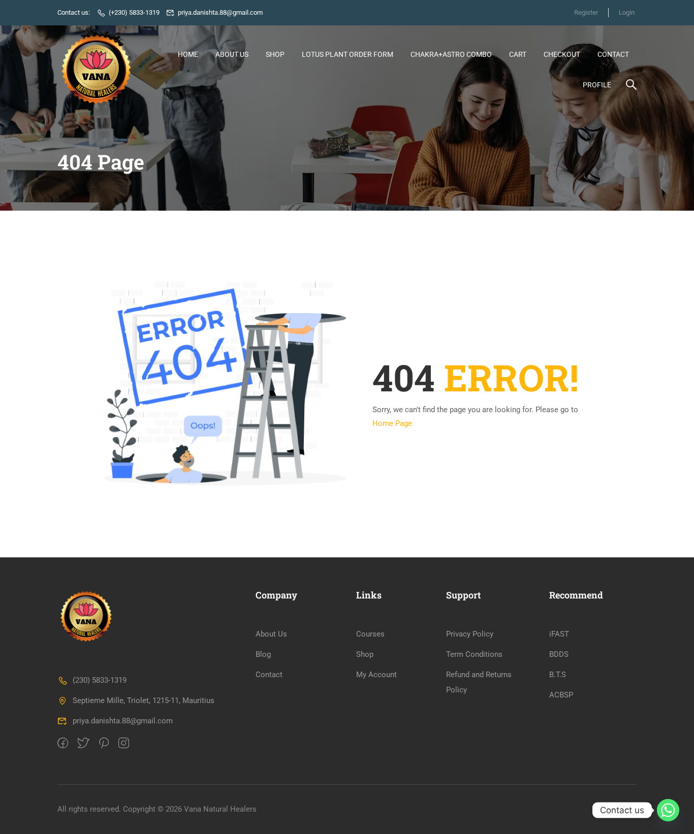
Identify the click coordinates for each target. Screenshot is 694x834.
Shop (275, 54)
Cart (517, 54)
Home (188, 54)
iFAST (559, 634)
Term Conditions (474, 654)
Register (586, 12)
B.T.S (557, 674)
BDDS (559, 654)
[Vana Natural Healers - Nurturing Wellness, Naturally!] (96, 69)
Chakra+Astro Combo (451, 54)
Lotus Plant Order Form (347, 54)
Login (627, 12)
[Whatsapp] (668, 810)
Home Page (392, 423)
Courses (370, 634)
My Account (376, 674)
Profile (597, 85)
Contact (613, 54)
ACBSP (561, 694)
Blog (263, 654)
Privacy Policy (469, 634)
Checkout (562, 54)
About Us (231, 54)
